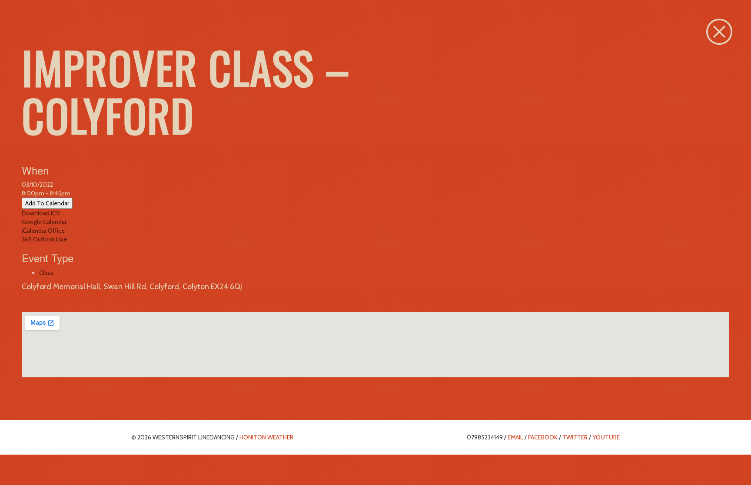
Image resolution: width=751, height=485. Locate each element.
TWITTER (575, 437)
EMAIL (515, 437)
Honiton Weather (266, 437)
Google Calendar (44, 222)
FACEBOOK (543, 437)
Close (719, 32)
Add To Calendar (47, 203)
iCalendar (34, 230)
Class (46, 273)
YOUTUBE (606, 437)
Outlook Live (50, 239)
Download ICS (41, 213)
